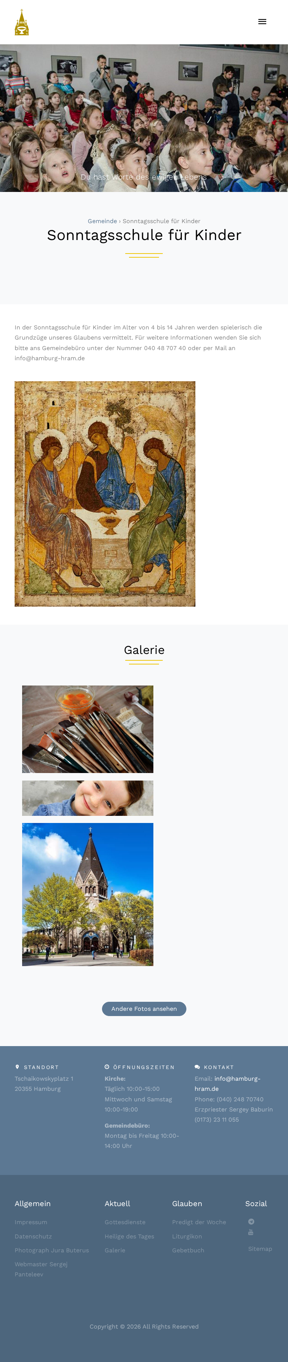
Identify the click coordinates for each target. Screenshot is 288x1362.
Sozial (256, 1203)
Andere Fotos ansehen (144, 1008)
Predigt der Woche (199, 1222)
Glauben (187, 1203)
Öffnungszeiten (144, 1067)
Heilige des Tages (129, 1236)
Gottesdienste (125, 1222)
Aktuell (117, 1203)
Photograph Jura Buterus (52, 1250)
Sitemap (260, 1248)
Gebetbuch (188, 1250)
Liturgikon (187, 1236)
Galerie (115, 1250)
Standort (41, 1067)
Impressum (31, 1222)
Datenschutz (33, 1236)
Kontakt (219, 1067)
